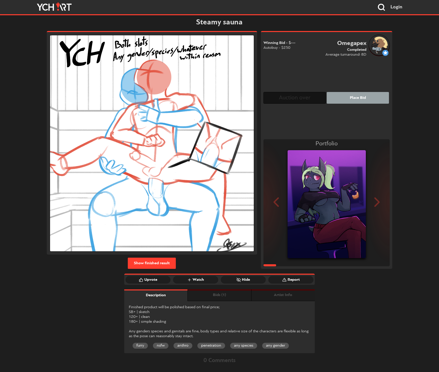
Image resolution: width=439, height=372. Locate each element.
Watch (198, 280)
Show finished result (152, 263)
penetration (211, 346)
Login (396, 7)
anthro (183, 346)
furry (140, 346)
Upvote (150, 280)
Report (294, 280)
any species (243, 346)
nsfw (161, 346)
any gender (275, 346)
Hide (246, 280)
